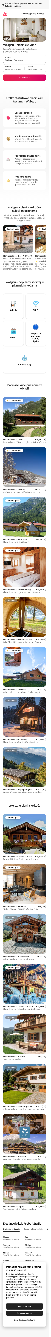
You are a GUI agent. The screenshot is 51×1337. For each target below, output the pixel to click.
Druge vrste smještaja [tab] (33, 1229)
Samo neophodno (24, 1313)
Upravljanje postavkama (24, 1320)
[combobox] (24, 60)
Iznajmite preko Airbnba (32, 13)
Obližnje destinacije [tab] (11, 1229)
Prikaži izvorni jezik (13, 6)
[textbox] (13, 69)
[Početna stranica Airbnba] (5, 14)
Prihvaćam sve (24, 1306)
